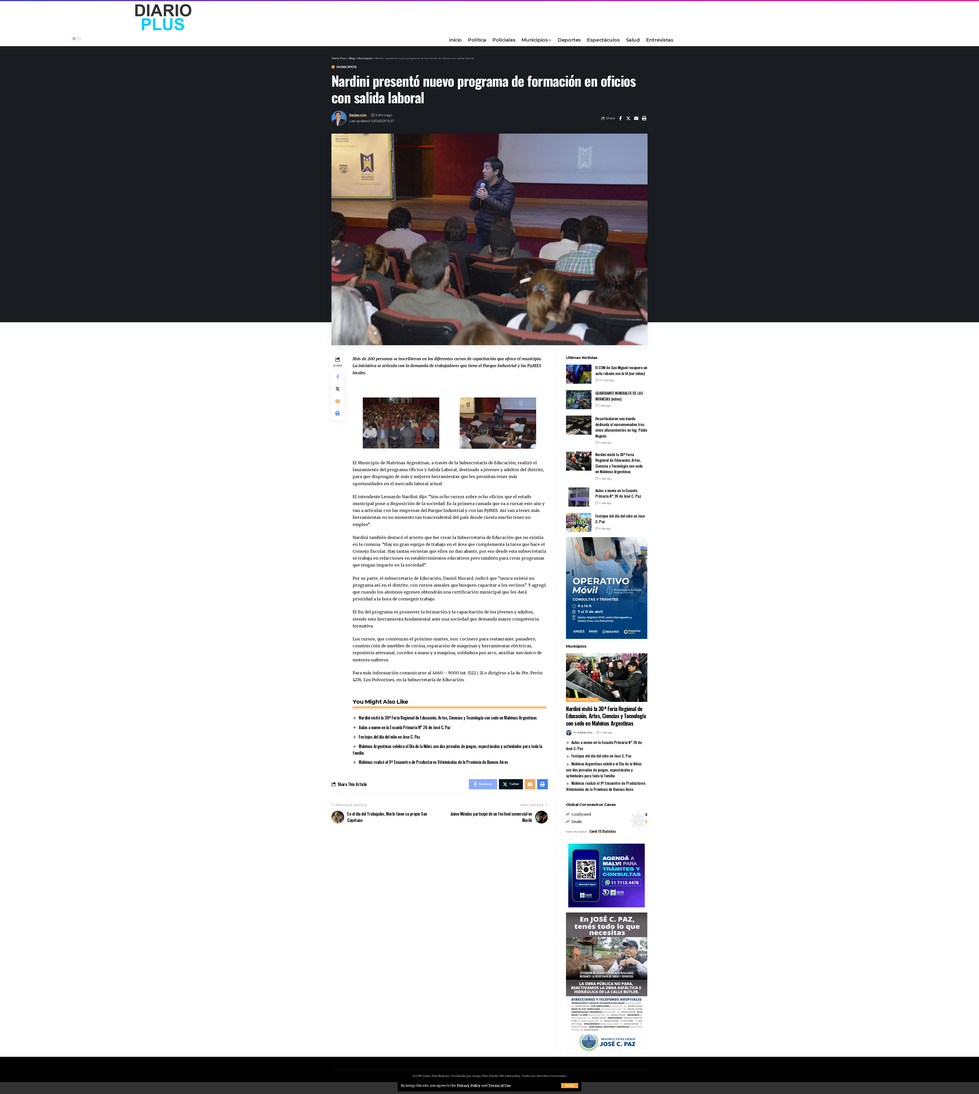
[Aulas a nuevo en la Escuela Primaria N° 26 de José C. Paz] (578, 497)
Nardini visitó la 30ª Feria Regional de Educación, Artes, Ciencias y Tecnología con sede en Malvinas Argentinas (448, 717)
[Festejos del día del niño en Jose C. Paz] (578, 522)
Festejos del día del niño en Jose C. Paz (389, 736)
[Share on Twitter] (628, 118)
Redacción (358, 115)
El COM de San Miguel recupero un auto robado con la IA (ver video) (621, 370)
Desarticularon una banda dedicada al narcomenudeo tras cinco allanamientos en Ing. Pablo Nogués (621, 427)
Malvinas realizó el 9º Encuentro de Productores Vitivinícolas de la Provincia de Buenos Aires (433, 762)
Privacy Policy (469, 1085)
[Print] (644, 118)
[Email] (636, 118)
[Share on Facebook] (620, 118)
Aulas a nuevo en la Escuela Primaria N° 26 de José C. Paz (404, 727)
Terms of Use (499, 1085)
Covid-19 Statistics (602, 831)
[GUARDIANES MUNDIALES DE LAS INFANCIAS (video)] (578, 399)
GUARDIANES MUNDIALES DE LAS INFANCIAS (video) (619, 396)
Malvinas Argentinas (583, 699)
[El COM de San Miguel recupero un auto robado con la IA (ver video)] (578, 374)
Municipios (346, 67)
